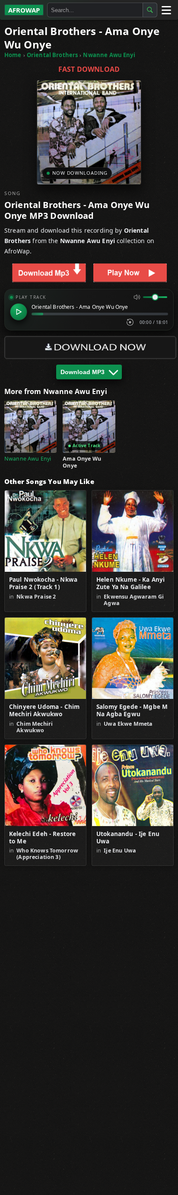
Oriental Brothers (52, 55)
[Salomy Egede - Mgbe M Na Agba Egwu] (132, 658)
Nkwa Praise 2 (36, 596)
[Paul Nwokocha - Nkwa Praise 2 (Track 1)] (45, 531)
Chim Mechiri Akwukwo (34, 727)
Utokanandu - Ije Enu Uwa (127, 837)
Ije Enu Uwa (120, 850)
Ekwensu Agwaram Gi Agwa (134, 599)
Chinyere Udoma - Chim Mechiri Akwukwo (44, 710)
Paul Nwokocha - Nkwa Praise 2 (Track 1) (43, 583)
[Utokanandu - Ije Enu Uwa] (132, 785)
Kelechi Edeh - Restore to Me (42, 837)
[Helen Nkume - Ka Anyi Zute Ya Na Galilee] (132, 531)
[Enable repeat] (130, 322)
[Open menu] (166, 10)
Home (13, 55)
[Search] (150, 10)
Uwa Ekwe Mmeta (128, 724)
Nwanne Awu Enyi (109, 55)
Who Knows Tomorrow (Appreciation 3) (47, 853)
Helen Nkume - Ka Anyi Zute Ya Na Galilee (130, 583)
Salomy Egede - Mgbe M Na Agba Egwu (132, 710)
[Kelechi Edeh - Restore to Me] (45, 785)
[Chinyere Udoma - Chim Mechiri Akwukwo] (45, 658)
